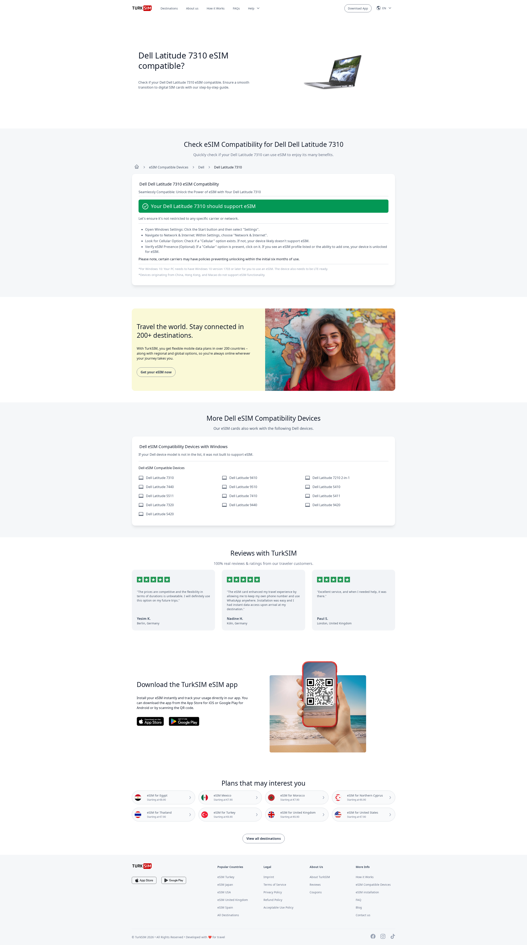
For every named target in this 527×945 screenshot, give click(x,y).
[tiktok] (392, 937)
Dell (201, 167)
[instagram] (382, 937)
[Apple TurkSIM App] (144, 880)
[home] (136, 167)
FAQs (236, 8)
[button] (254, 8)
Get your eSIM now (156, 372)
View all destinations (263, 838)
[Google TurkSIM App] (173, 880)
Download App (358, 8)
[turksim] (142, 866)
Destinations (169, 8)
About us (192, 8)
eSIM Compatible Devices (168, 167)
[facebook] (373, 937)
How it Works (216, 8)
